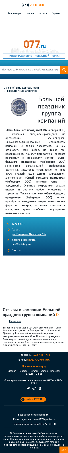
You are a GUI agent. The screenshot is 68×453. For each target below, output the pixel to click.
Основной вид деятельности (21, 87)
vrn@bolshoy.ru (21, 244)
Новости (30, 13)
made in (33, 399)
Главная (12, 371)
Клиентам (55, 371)
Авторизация (14, 13)
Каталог (43, 13)
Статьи (44, 371)
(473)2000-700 (41, 355)
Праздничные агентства (22, 91)
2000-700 (33, 5)
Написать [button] (15, 321)
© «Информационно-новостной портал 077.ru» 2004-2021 (34, 382)
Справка (56, 13)
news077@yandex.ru (38, 360)
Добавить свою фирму (34, 366)
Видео (29, 374)
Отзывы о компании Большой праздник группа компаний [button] (31, 312)
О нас (39, 374)
